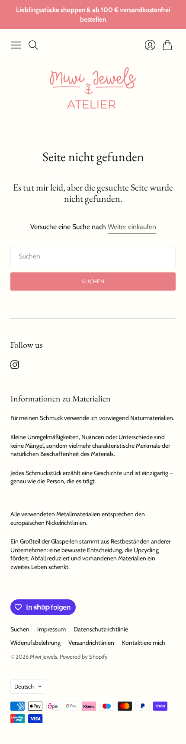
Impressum (51, 629)
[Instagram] (14, 366)
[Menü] (16, 45)
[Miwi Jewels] (93, 90)
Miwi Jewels (43, 656)
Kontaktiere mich (143, 643)
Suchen (92, 281)
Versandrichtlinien (91, 643)
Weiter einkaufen (132, 227)
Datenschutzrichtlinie (101, 629)
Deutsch (24, 686)
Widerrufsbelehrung (35, 643)
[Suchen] (33, 45)
